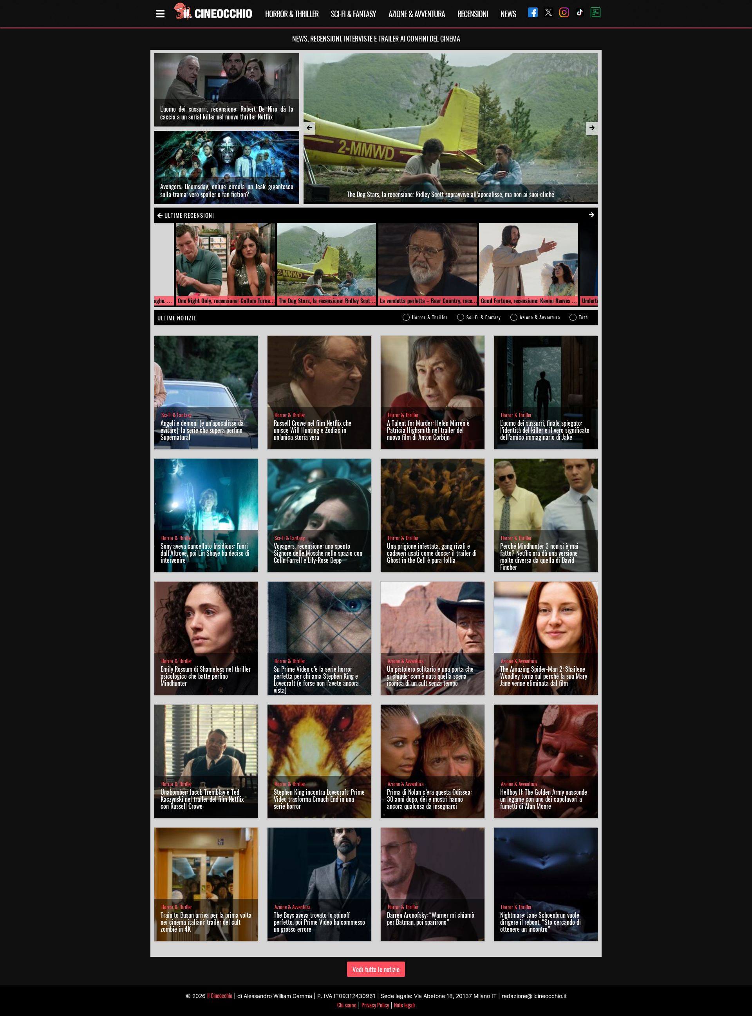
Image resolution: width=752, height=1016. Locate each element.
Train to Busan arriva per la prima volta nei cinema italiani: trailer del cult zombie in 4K (206, 922)
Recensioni (472, 14)
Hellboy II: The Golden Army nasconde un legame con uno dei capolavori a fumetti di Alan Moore (543, 799)
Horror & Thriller (291, 14)
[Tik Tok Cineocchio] (577, 13)
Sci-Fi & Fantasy (353, 14)
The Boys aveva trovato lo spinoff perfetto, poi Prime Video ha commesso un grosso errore (319, 922)
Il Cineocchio (219, 995)
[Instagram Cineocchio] (561, 13)
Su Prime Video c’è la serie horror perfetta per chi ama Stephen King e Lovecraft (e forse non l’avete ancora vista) (316, 679)
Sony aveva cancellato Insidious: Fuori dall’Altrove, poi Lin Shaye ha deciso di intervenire (205, 553)
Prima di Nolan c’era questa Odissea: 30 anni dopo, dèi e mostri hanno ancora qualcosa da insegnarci (429, 799)
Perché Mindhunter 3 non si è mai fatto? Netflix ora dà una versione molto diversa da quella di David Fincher (539, 556)
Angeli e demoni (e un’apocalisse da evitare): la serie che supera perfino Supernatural (202, 430)
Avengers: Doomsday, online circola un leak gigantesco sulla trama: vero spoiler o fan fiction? (226, 190)
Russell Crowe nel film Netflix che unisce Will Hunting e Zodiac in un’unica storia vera (312, 430)
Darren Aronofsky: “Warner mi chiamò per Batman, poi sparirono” (430, 918)
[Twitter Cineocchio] (545, 13)
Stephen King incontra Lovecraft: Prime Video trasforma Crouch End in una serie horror (319, 799)
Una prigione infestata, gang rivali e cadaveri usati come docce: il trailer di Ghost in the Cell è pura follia (432, 553)
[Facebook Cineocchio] (530, 13)
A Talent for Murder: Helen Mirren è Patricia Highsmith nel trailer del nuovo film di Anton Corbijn (428, 430)
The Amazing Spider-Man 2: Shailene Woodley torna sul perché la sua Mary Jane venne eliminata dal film (543, 676)
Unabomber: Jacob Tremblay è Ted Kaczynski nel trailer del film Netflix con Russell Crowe (202, 799)
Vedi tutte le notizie (376, 969)
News (508, 14)
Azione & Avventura (417, 14)
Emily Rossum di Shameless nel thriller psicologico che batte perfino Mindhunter (206, 676)
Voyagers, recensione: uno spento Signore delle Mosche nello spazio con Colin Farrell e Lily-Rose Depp (318, 553)
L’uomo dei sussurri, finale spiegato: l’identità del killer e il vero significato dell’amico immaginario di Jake (544, 430)
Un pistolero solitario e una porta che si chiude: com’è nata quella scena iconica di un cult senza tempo (430, 676)
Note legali (404, 1005)
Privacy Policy (375, 1005)
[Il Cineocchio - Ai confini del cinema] (212, 13)
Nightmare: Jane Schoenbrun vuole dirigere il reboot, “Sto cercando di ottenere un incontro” (540, 922)
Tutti (584, 317)
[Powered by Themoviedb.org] (592, 13)
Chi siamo (346, 1005)
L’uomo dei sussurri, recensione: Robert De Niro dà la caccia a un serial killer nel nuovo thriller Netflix (226, 112)
